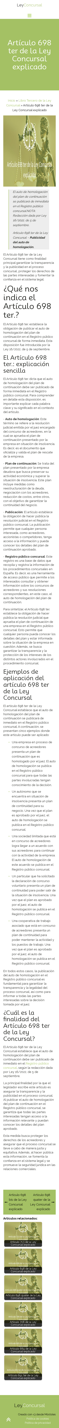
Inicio (11, 100)
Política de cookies (37, 1418)
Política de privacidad (38, 1422)
